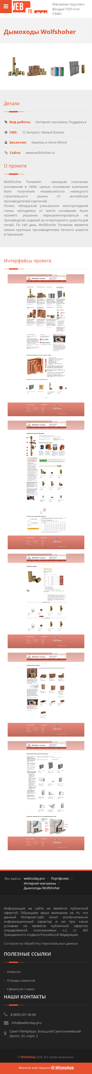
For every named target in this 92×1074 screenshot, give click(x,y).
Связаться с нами (20, 989)
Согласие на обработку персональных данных (41, 943)
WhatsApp (64, 1067)
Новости (13, 971)
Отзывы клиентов (21, 980)
